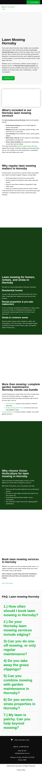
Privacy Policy (21, 770)
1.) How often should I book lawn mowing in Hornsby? (21, 610)
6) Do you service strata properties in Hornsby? (19, 704)
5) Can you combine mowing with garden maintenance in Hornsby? (18, 684)
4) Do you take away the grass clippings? (16, 665)
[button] (38, 8)
